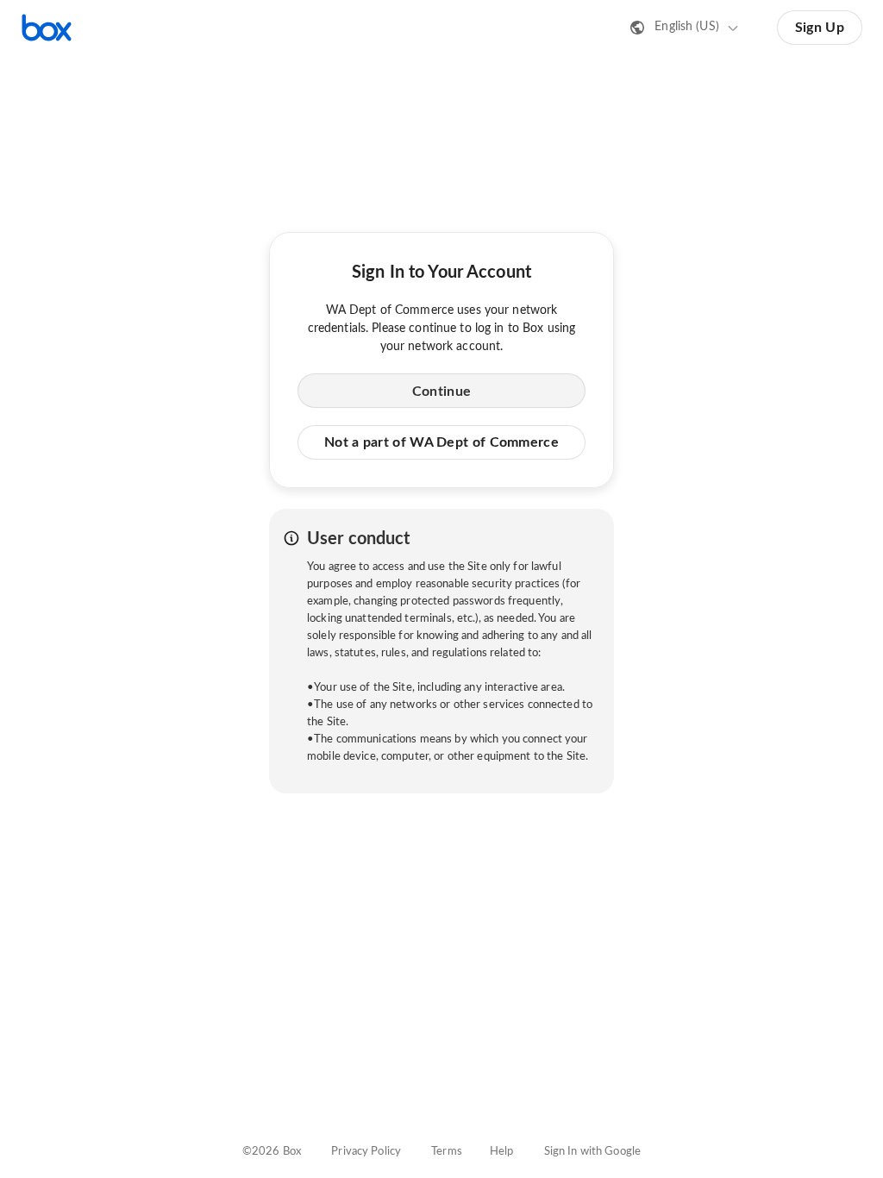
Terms (446, 1151)
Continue (441, 391)
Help (502, 1151)
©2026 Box (271, 1151)
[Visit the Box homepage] (46, 27)
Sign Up (819, 27)
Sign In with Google (592, 1151)
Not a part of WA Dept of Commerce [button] (441, 442)
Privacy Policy (366, 1151)
